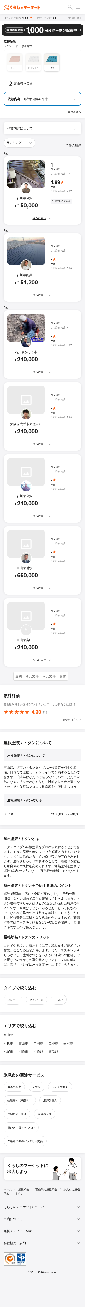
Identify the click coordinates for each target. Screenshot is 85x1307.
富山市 (23, 1043)
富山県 (8, 1034)
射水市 (68, 1043)
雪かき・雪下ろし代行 (21, 1127)
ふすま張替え (60, 1087)
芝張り (36, 1087)
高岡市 (38, 1043)
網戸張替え (50, 1100)
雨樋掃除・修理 (17, 1114)
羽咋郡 (38, 1051)
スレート (12, 999)
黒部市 (53, 1043)
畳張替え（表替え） (19, 1100)
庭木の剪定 (14, 1087)
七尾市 (8, 1051)
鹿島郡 (53, 1051)
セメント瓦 (36, 999)
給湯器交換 (44, 1114)
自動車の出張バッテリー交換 (25, 1141)
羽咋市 (23, 1051)
